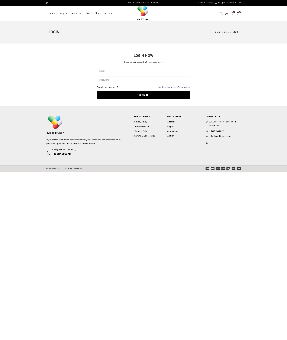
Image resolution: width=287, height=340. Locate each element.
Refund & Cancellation (144, 136)
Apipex (170, 126)
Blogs (98, 13)
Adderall (171, 122)
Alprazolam (172, 131)
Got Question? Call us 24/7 (64, 150)
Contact (109, 13)
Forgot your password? (107, 87)
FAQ (88, 13)
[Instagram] (47, 2)
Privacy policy (140, 122)
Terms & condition (142, 126)
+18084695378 (61, 154)
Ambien (170, 136)
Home (52, 13)
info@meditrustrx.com (220, 136)
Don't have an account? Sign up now (174, 87)
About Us (76, 13)
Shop (62, 13)
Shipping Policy (141, 131)
